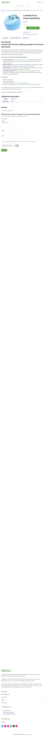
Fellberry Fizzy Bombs (9, 440)
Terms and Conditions (8, 712)
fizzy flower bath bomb (23, 70)
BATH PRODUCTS (5, 694)
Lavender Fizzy (27, 87)
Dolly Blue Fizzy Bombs (9, 488)
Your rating (4, 118)
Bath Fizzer (29, 34)
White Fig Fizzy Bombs (9, 536)
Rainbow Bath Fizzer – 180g (10, 295)
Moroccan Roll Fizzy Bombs (10, 392)
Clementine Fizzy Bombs (10, 632)
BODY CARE (4, 697)
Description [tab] (5, 37)
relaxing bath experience (23, 82)
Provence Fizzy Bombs (9, 584)
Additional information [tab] (15, 37)
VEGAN (3, 700)
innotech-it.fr (29, 734)
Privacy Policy (6, 710)
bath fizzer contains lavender (22, 59)
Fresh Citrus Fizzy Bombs (10, 199)
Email (3, 136)
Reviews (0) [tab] (25, 37)
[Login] (37, 2)
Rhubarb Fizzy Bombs (9, 247)
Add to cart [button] (7, 204)
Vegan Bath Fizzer (35, 34)
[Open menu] (42, 2)
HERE (20, 92)
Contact (3, 721)
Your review (4, 122)
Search (28, 6)
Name (3, 130)
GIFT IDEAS (4, 702)
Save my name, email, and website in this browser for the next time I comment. (19, 141)
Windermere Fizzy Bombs (10, 344)
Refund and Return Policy (9, 714)
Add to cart (33, 28)
